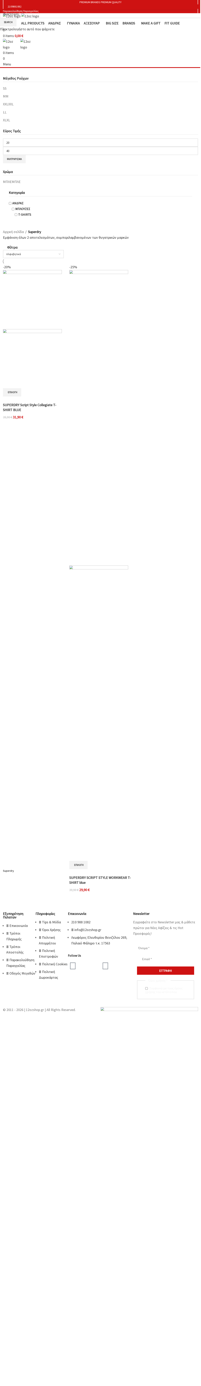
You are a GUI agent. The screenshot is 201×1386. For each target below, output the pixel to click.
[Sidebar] (5, 1307)
